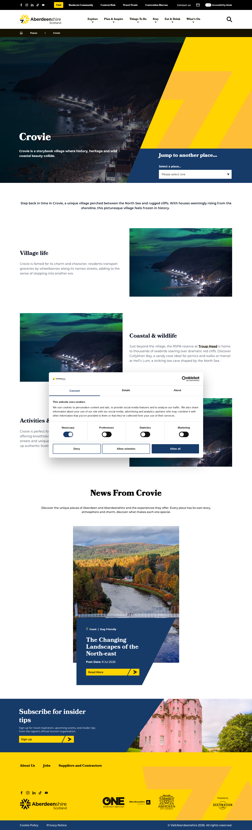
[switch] (107, 434)
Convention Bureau (156, 5)
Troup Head (208, 346)
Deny (77, 448)
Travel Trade (130, 5)
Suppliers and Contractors (80, 766)
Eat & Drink (172, 19)
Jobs (46, 766)
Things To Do (138, 19)
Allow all (175, 448)
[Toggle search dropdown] (229, 19)
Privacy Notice (57, 825)
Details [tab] (126, 390)
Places (33, 33)
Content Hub (108, 5)
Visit (58, 5)
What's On (193, 19)
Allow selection (126, 448)
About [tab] (177, 390)
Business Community (81, 5)
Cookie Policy (29, 825)
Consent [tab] (74, 390)
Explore (93, 19)
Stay (156, 19)
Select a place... (170, 166)
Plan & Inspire (113, 19)
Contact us (184, 5)
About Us (27, 766)
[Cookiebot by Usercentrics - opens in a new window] (184, 378)
